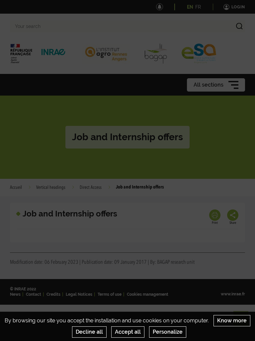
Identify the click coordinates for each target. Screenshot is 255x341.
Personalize (168, 332)
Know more (232, 320)
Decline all (89, 332)
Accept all (128, 332)
